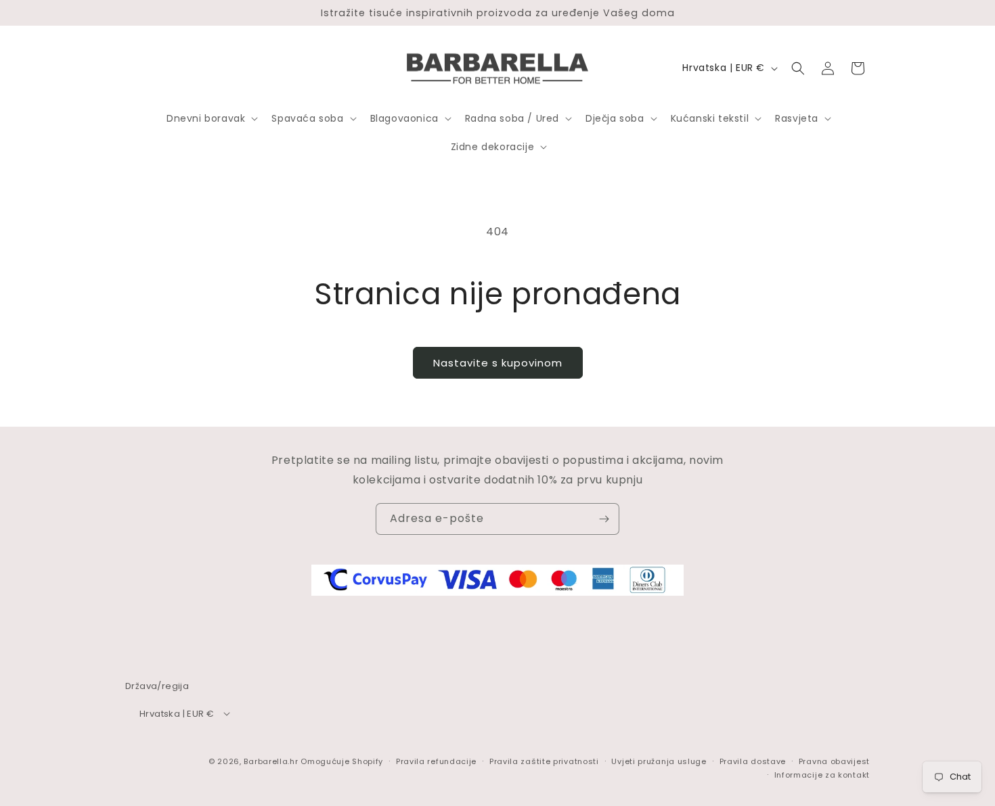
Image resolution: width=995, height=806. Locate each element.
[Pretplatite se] (604, 519)
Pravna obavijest (834, 760)
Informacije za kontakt (822, 774)
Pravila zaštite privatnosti (544, 760)
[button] (210, 118)
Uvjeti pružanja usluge (658, 760)
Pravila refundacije (436, 760)
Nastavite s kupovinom (497, 363)
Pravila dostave (753, 760)
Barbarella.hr (271, 760)
